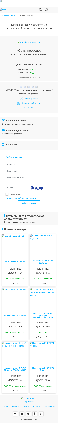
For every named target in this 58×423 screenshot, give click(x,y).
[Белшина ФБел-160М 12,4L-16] (43, 245)
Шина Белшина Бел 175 (15, 262)
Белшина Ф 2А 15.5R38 (15, 315)
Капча (10, 187)
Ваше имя (12, 165)
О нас (5, 406)
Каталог (14, 15)
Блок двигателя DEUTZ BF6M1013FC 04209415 (15, 369)
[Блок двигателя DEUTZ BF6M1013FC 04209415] (15, 353)
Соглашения (49, 406)
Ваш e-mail (12, 171)
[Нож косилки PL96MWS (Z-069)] (43, 353)
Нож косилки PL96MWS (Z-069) (43, 369)
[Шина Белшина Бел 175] (15, 245)
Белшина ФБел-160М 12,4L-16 (43, 262)
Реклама (36, 406)
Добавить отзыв (29, 203)
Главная (5, 15)
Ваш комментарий (15, 177)
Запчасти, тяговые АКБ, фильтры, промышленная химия (43, 315)
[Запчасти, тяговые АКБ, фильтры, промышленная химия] (43, 299)
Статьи (26, 406)
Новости (15, 406)
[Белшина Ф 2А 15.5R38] (15, 299)
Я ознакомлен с (16, 194)
